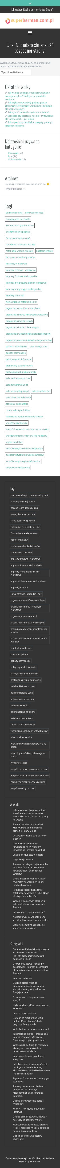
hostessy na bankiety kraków (20, 257)
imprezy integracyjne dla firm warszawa (26, 283)
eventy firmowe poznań (18, 232)
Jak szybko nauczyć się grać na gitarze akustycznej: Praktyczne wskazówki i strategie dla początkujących (28, 105)
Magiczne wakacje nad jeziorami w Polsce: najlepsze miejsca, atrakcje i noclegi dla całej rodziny (31, 1127)
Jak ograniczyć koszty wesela (28, 854)
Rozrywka (13, 153)
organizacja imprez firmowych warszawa (27, 314)
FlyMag (22, 1161)
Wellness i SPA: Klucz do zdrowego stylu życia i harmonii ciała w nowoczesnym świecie (30, 1048)
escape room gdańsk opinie (20, 225)
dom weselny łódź (34, 212)
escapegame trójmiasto (18, 219)
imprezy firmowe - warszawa (21, 270)
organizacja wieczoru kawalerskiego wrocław (29, 340)
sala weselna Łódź (41, 391)
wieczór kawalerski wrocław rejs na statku (27, 429)
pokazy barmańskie (16, 353)
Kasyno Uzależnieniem (24, 1013)
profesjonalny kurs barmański (21, 372)
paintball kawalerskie (16, 346)
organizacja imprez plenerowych (22, 327)
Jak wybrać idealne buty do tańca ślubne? (28, 112)
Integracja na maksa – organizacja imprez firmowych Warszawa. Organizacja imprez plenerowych (30, 1037)
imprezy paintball (14, 295)
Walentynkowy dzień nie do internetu (31, 1029)
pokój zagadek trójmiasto (19, 359)
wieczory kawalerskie (17, 423)
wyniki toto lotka (14, 442)
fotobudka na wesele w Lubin (20, 244)
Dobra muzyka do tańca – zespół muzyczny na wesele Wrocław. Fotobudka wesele (29, 881)
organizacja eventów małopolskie (23, 308)
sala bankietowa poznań (18, 378)
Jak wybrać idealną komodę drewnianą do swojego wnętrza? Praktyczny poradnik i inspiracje (27, 95)
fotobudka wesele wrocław (19, 251)
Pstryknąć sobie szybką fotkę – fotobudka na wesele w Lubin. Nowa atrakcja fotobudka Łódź (31, 893)
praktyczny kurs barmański (19, 365)
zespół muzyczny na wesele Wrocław (25, 455)
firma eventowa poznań (18, 238)
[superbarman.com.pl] (30, 20)
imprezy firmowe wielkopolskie (21, 276)
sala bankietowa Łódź (17, 384)
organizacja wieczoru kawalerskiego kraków (28, 334)
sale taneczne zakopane (18, 397)
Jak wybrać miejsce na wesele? (29, 912)
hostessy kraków (44, 251)
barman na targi (14, 212)
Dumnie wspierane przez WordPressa (25, 1158)
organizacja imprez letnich (19, 321)
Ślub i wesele (14, 159)
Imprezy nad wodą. (22, 978)
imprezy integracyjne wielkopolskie (23, 289)
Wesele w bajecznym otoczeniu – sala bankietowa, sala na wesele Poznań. (30, 904)
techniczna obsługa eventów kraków (24, 416)
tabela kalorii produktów (18, 410)
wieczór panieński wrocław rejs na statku (26, 435)
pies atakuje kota (38, 346)
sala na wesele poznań (17, 391)
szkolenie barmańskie (17, 404)
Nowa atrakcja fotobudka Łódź (21, 302)
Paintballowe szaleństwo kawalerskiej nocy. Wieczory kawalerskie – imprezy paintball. (29, 846)
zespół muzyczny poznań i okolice (23, 461)
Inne (10, 156)
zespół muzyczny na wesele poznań (24, 448)
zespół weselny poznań (18, 467)
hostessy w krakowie (16, 263)
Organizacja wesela (23, 859)
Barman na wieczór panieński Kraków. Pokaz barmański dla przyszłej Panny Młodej (28, 827)
